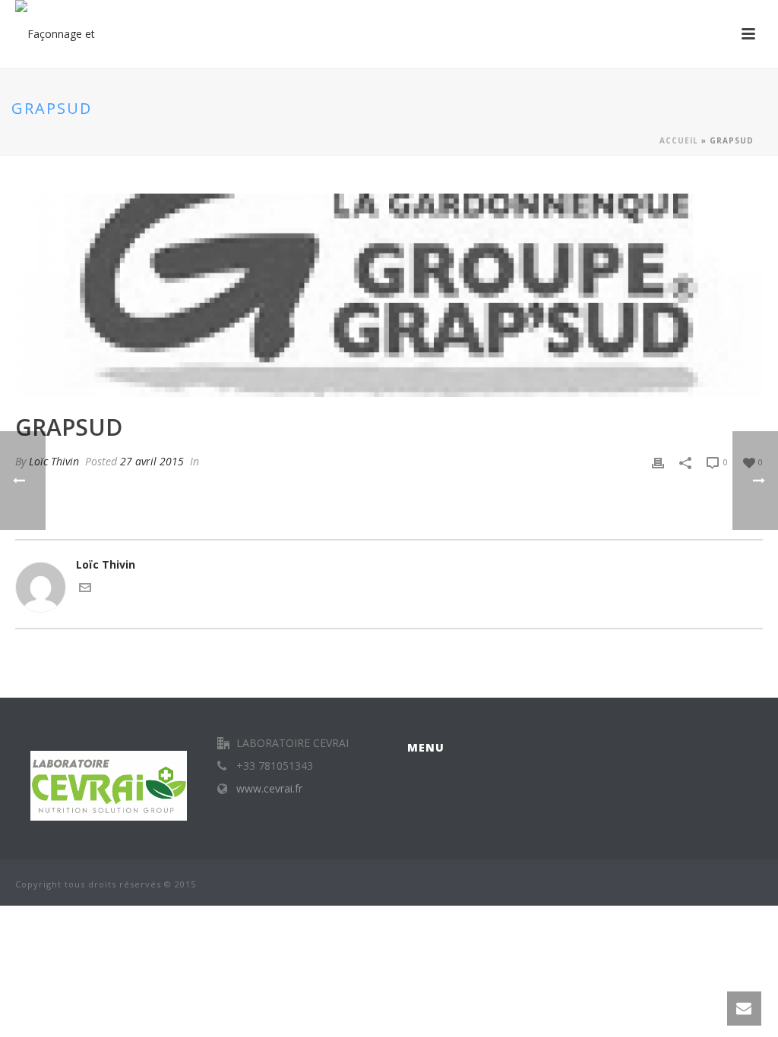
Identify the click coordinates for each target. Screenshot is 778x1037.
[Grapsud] (389, 295)
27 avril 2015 (152, 461)
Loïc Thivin (54, 461)
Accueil (678, 140)
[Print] (658, 461)
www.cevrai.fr (269, 789)
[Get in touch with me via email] (85, 589)
